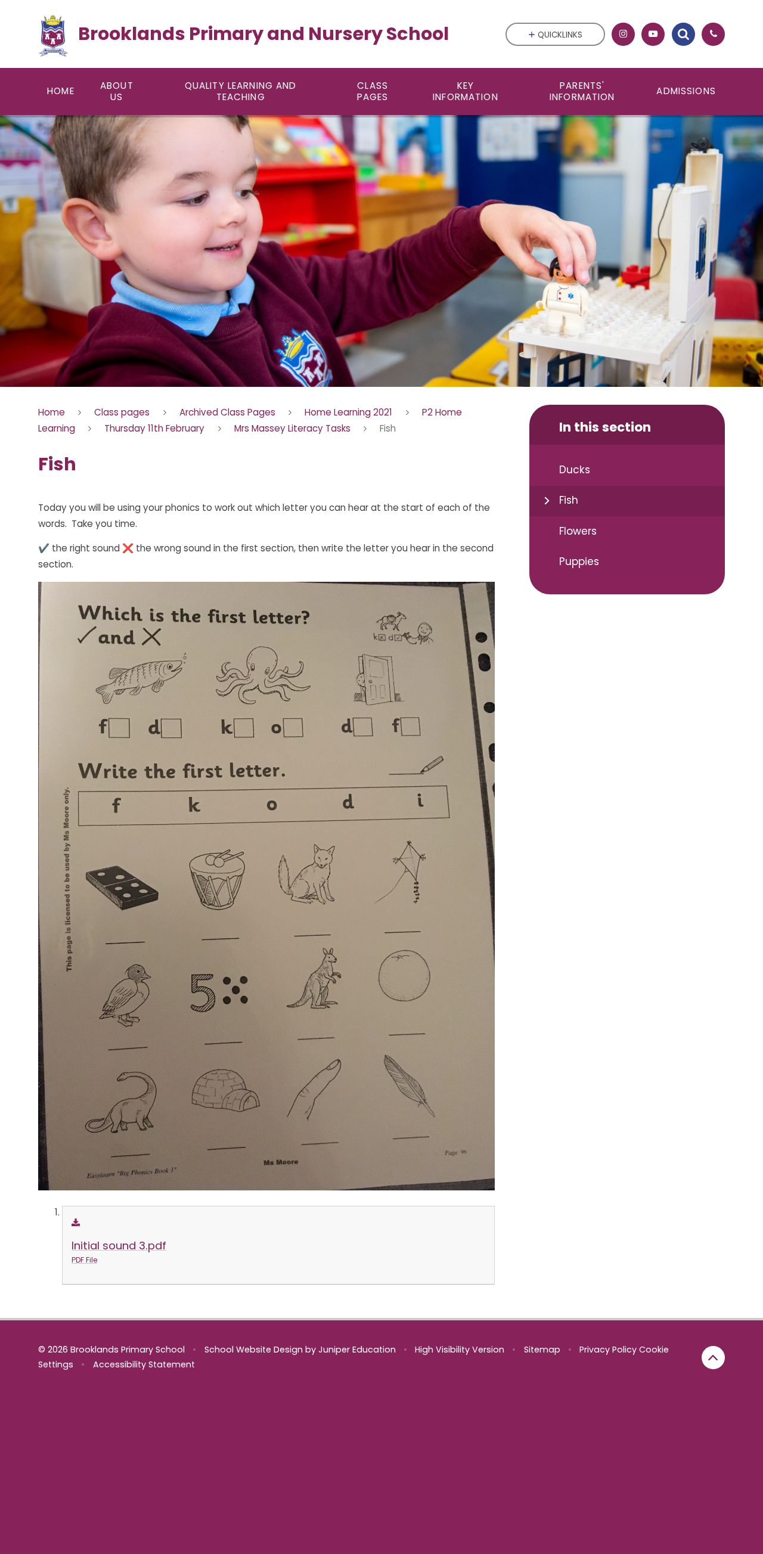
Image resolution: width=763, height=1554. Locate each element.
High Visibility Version (459, 1350)
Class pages (122, 412)
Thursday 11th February (154, 428)
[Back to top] (713, 1357)
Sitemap (542, 1350)
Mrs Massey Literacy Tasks (292, 428)
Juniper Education (357, 1350)
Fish (388, 428)
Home (51, 412)
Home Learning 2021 (348, 412)
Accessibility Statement (144, 1364)
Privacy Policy (608, 1350)
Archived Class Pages (227, 412)
